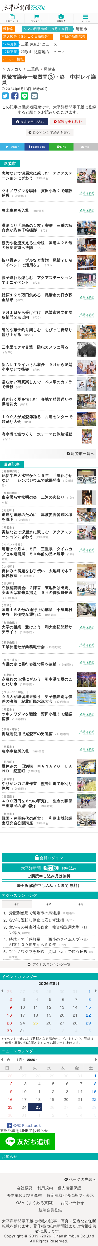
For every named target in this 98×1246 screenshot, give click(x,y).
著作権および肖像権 (24, 1195)
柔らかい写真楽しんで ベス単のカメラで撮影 (49, 384)
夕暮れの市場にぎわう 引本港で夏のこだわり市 (49, 679)
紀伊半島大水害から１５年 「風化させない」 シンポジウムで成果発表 (49, 478)
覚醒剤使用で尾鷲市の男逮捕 (49, 731)
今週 (49, 904)
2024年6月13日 (18, 89)
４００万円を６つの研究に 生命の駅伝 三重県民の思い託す (49, 801)
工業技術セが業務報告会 (49, 644)
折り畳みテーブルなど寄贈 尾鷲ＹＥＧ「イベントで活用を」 (49, 262)
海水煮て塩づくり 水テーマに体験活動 (49, 436)
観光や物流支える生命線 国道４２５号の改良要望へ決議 (49, 245)
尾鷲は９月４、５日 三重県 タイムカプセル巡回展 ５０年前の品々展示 (49, 551)
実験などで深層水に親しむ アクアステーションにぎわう (49, 175)
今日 (17, 904)
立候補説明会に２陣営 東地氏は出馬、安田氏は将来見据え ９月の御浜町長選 (49, 590)
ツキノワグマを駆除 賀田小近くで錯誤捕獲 (49, 193)
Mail (87, 146)
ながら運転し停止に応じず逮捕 (41, 920)
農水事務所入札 (49, 210)
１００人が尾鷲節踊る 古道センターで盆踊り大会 (49, 419)
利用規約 (45, 1187)
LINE (63, 146)
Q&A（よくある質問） (36, 1202)
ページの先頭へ (82, 1179)
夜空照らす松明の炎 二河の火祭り (49, 497)
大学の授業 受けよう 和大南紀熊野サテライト (49, 627)
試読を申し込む (69, 122)
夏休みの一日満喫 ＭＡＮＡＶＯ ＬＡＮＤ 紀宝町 (49, 766)
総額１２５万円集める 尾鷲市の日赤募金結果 (49, 297)
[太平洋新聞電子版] (24, 7)
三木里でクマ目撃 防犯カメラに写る (49, 349)
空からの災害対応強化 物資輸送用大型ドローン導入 (50, 930)
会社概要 (25, 1187)
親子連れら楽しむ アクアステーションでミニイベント (49, 279)
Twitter (14, 146)
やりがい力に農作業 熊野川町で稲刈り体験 (49, 783)
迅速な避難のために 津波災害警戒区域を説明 (49, 515)
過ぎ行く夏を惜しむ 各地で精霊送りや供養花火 (49, 401)
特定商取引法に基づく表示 (70, 1195)
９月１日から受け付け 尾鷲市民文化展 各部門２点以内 (49, 314)
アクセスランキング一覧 (50, 964)
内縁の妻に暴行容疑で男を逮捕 (49, 662)
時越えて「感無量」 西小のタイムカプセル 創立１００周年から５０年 (50, 942)
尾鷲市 (50, 69)
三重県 (33, 69)
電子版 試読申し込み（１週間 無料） (49, 885)
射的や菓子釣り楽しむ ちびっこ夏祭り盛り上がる (49, 332)
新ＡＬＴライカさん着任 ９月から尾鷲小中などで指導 (49, 366)
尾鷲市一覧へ (82, 453)
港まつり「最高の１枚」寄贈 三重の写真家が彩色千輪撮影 (49, 227)
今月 (81, 904)
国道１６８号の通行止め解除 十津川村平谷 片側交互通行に (49, 610)
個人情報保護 (69, 1187)
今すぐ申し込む (31, 122)
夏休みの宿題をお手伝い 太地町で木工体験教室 (49, 571)
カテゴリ (14, 69)
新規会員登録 (50, 1210)
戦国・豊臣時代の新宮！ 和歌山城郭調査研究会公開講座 (49, 818)
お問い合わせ (72, 1202)
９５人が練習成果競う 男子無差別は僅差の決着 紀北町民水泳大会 (49, 697)
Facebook (38, 146)
